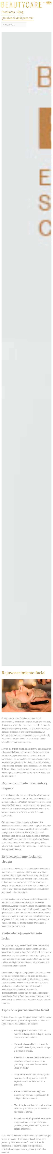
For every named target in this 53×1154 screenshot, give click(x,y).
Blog (20, 12)
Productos (8, 12)
